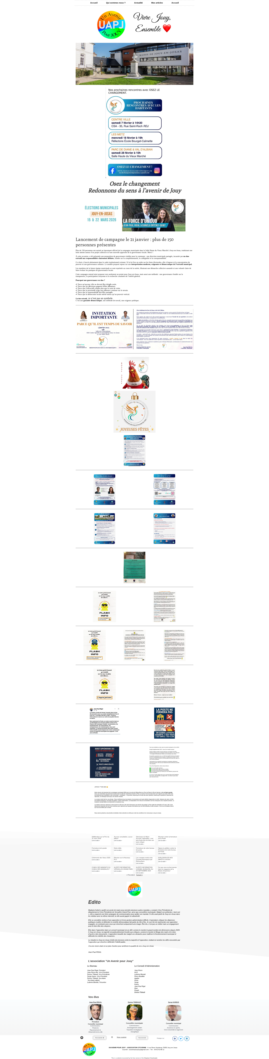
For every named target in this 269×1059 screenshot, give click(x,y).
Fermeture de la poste (99, 848)
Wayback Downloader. (151, 1058)
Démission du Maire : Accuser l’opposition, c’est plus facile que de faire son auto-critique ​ (145, 839)
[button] (99, 1037)
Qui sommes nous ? (116, 3)
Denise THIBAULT (134, 1002)
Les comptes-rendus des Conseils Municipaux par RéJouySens (144, 859)
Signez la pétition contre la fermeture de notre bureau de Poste (167, 850)
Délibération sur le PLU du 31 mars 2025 (100, 837)
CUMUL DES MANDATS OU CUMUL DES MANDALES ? (101, 868)
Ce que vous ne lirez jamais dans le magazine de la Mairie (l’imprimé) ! (167, 869)
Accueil (94, 3)
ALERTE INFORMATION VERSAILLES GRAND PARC (123, 868)
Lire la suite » (96, 840)
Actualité (138, 3)
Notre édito (117, 848)
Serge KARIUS (173, 1002)
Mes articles (157, 3)
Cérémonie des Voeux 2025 (101, 858)
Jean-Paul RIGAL (95, 1002)
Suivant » (139, 875)
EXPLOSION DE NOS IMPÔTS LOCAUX (165, 858)
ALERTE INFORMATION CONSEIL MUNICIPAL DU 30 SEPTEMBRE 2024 (144, 869)
